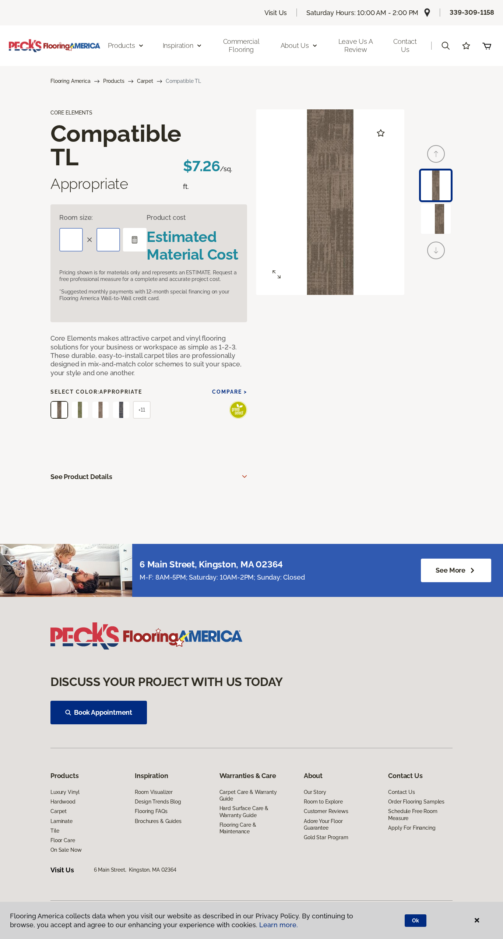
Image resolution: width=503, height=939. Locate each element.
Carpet (145, 81)
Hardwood (62, 802)
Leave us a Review (355, 45)
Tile (54, 831)
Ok (415, 921)
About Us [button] (295, 45)
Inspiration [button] (178, 45)
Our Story (315, 792)
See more (450, 570)
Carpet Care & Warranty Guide (248, 795)
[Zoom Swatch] (276, 274)
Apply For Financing (411, 828)
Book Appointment (103, 712)
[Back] (436, 154)
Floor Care (62, 840)
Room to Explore (323, 802)
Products (113, 81)
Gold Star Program (326, 837)
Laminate (61, 821)
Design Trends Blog (158, 802)
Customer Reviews (326, 811)
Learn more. (278, 925)
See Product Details (81, 477)
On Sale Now (65, 850)
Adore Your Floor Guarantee (323, 824)
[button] (445, 45)
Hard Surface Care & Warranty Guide (243, 811)
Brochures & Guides (158, 821)
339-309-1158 (472, 12)
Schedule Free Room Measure (412, 814)
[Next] (436, 250)
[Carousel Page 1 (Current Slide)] (436, 185)
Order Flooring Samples (416, 802)
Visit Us (275, 13)
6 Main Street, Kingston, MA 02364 (135, 870)
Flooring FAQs (151, 811)
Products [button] (121, 45)
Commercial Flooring (241, 45)
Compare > (229, 392)
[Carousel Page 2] (436, 219)
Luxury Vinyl (65, 792)
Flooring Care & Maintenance (237, 828)
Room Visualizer (154, 792)
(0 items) (486, 45)
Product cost (166, 217)
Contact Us (405, 45)
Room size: (76, 217)
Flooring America (70, 81)
